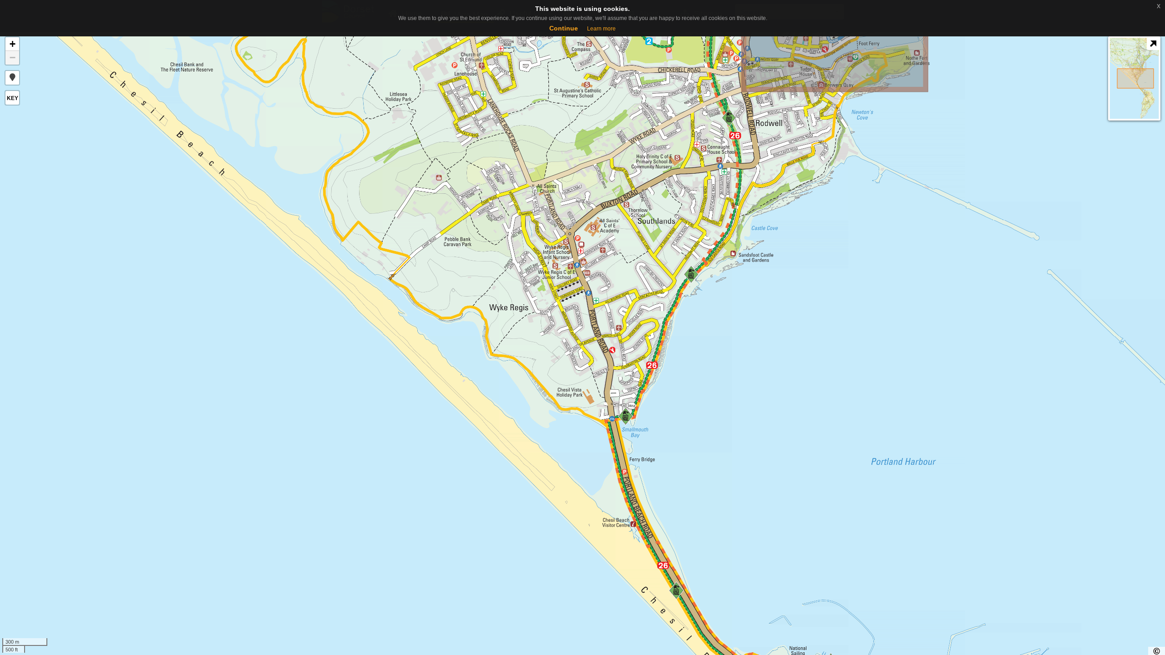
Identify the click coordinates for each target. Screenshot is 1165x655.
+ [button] (12, 44)
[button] (12, 78)
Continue (563, 28)
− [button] (12, 57)
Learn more (601, 28)
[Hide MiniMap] (1153, 44)
